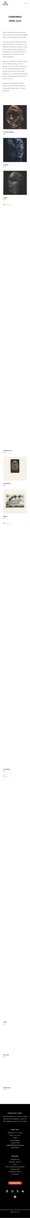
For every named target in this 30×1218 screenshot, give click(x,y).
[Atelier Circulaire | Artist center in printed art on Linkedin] (22, 1191)
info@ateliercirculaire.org (12, 1121)
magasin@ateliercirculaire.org (15, 1145)
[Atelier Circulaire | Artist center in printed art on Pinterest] (15, 1196)
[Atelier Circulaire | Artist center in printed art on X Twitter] (17, 1191)
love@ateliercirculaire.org (15, 1171)
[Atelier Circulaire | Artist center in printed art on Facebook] (7, 1191)
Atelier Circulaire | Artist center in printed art (16, 1209)
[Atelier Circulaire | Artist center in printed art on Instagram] (12, 1191)
